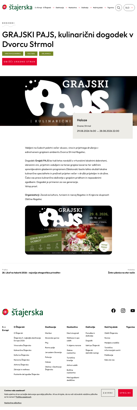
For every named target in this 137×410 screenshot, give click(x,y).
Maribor (48, 333)
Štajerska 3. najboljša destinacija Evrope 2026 (27, 339)
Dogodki (89, 340)
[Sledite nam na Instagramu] (123, 310)
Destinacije (60, 8)
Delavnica (46, 54)
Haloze (48, 362)
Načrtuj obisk (98, 8)
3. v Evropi (38, 8)
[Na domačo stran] (17, 7)
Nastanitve (73, 8)
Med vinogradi (73, 333)
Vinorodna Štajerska (22, 345)
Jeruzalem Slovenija (53, 352)
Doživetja (84, 8)
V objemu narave (74, 345)
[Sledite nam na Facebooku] (113, 310)
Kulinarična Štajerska (22, 350)
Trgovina (110, 8)
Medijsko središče (111, 343)
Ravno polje (50, 347)
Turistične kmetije (71, 359)
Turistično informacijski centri (112, 348)
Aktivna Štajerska (21, 364)
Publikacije (108, 355)
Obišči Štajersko (111, 333)
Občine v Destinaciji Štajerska (53, 368)
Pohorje (48, 357)
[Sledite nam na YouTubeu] (133, 310)
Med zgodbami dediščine (73, 378)
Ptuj (46, 343)
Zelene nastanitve (71, 351)
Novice (107, 338)
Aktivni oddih (72, 365)
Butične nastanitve (71, 371)
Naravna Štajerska (21, 360)
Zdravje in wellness (22, 369)
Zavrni (108, 393)
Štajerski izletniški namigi (92, 351)
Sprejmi (125, 393)
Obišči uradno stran (19, 61)
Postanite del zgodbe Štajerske (26, 374)
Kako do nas (109, 360)
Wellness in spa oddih (73, 339)
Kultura (31, 54)
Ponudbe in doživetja (90, 334)
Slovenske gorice (52, 338)
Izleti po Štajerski (93, 345)
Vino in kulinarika (13, 54)
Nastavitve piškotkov (13, 403)
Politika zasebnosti (23, 397)
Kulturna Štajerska (21, 355)
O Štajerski (47, 8)
